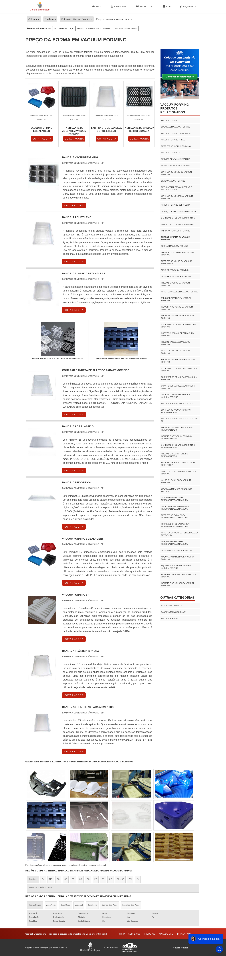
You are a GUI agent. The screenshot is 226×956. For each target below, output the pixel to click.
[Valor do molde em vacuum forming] (131, 815)
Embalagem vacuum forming (175, 127)
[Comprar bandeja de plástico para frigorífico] (42, 397)
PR (73, 879)
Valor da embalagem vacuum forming (176, 481)
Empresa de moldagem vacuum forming (93, 28)
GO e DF (120, 879)
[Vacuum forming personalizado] (174, 784)
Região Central (35, 905)
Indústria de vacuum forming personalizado (176, 437)
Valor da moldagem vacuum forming (175, 352)
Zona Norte (51, 905)
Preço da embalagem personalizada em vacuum (174, 543)
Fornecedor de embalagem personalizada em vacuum (175, 525)
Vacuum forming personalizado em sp (179, 420)
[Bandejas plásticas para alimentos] (42, 734)
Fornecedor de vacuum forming (178, 224)
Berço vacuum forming (173, 181)
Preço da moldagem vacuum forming (175, 343)
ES (58, 879)
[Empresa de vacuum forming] (131, 784)
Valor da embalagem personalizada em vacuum (179, 534)
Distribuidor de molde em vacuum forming (178, 325)
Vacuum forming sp (171, 153)
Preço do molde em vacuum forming (175, 284)
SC (80, 879)
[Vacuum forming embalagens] (42, 566)
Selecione (33, 879)
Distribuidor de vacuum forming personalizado (178, 446)
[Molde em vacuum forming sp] (174, 815)
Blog (168, 6)
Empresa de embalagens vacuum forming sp (178, 464)
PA (138, 879)
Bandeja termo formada (173, 612)
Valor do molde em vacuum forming (179, 292)
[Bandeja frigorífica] (42, 510)
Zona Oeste (65, 905)
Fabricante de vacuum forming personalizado (177, 428)
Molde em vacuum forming (174, 270)
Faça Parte (189, 6)
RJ (43, 879)
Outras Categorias (177, 597)
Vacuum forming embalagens (176, 133)
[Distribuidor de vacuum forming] (46, 784)
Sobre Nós (120, 6)
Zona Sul (79, 905)
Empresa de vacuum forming (176, 146)
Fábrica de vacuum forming (175, 166)
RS (88, 879)
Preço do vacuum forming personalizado (174, 455)
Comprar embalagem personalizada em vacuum (174, 499)
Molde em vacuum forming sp (176, 276)
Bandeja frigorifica (171, 606)
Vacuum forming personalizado (177, 404)
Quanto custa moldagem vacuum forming (178, 387)
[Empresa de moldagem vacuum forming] (89, 815)
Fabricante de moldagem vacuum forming (178, 360)
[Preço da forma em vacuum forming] (57, 339)
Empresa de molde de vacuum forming (176, 173)
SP (65, 879)
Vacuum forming (169, 120)
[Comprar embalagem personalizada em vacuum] (46, 847)
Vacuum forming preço (63, 28)
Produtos (146, 6)
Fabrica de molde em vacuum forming (176, 299)
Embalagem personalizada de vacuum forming (176, 188)
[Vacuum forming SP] (42, 622)
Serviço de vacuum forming (175, 159)
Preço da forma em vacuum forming (175, 238)
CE (110, 879)
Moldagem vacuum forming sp (176, 550)
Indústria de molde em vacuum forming (177, 308)
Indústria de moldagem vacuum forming (177, 584)
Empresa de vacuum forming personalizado (176, 411)
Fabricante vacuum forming (175, 231)
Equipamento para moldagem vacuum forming (176, 567)
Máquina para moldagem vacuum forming (177, 558)
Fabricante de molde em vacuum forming (177, 317)
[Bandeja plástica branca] (42, 678)
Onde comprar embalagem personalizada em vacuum (175, 507)
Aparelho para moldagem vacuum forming (178, 575)
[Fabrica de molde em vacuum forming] (89, 847)
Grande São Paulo (109, 905)
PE (95, 879)
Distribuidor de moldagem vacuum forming (179, 369)
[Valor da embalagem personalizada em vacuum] (174, 847)
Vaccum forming (169, 619)
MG (50, 879)
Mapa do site (166, 934)
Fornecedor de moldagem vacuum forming (179, 378)
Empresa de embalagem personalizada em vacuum (174, 516)
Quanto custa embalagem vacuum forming (178, 472)
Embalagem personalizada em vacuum (176, 490)
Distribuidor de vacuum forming (178, 218)
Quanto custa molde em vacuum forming (177, 334)
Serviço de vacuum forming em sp (178, 211)
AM (130, 879)
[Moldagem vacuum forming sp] (89, 784)
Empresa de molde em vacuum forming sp (176, 262)
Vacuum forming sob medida (175, 205)
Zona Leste (92, 905)
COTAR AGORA (41, 139)
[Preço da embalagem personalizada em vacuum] (131, 847)
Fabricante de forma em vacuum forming (177, 253)
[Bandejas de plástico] (42, 454)
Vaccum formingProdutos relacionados (174, 108)
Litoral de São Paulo (130, 905)
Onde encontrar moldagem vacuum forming (175, 396)
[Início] (40, 6)
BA (103, 879)
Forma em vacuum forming (126, 28)
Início (99, 6)
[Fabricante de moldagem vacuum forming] (46, 815)
